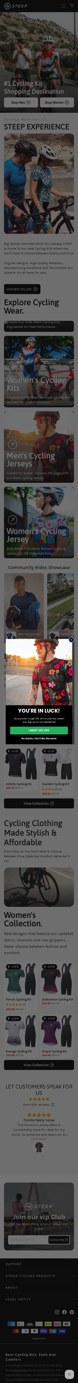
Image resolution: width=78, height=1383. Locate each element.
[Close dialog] (71, 639)
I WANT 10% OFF (39, 730)
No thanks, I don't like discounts (39, 738)
